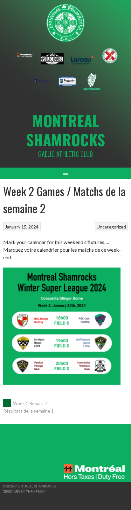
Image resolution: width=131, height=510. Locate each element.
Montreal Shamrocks (65, 130)
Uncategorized (111, 226)
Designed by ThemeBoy (24, 491)
